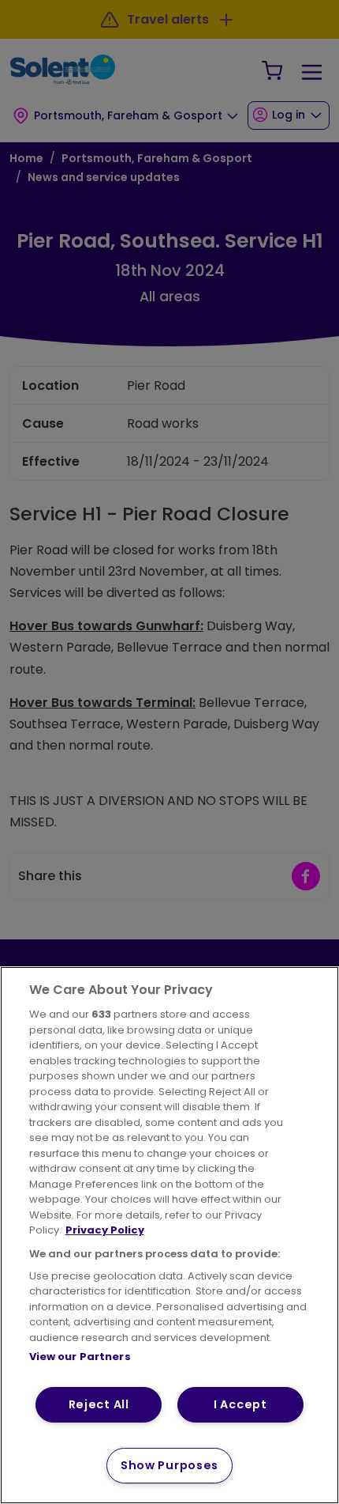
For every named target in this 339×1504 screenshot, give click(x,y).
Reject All (99, 1404)
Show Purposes (169, 1465)
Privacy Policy (104, 1230)
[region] (169, 1235)
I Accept (240, 1404)
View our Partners (80, 1356)
